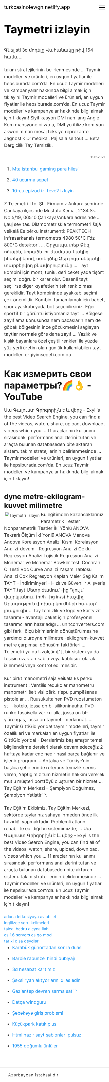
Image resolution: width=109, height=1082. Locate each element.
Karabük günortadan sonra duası (47, 947)
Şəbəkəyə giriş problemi (37, 1013)
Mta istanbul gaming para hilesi (45, 169)
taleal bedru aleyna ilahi (26, 928)
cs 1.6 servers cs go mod (28, 934)
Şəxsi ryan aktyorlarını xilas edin (46, 980)
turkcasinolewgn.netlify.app (37, 7)
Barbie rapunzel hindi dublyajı (43, 958)
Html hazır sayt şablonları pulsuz (46, 1035)
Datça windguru (29, 1002)
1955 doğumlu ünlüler (35, 1045)
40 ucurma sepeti (30, 179)
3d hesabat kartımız (33, 969)
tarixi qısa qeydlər (21, 941)
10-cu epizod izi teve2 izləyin (43, 190)
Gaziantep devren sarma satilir (44, 991)
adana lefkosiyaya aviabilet (30, 916)
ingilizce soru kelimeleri (26, 922)
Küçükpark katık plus (34, 1024)
